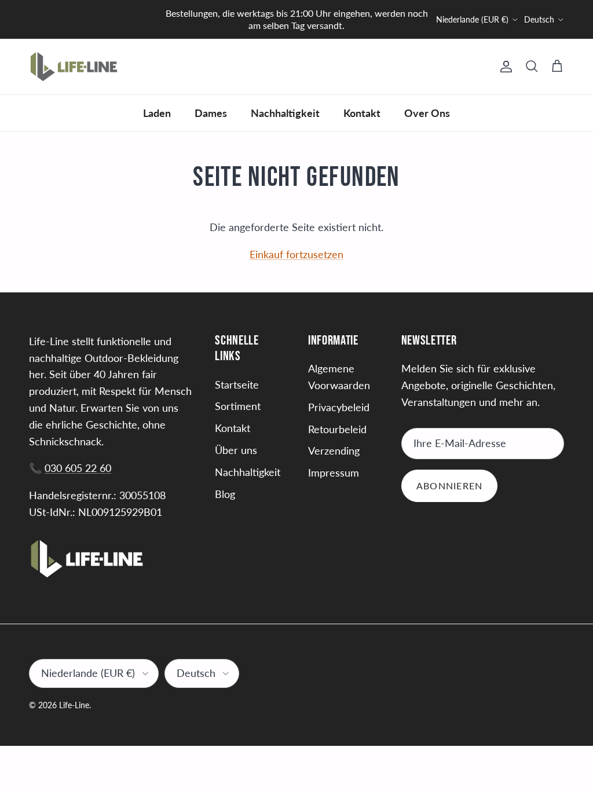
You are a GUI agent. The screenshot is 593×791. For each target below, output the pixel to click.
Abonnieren (449, 485)
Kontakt (361, 113)
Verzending (334, 450)
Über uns (236, 450)
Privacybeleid (338, 407)
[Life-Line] (74, 66)
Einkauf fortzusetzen (296, 254)
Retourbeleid (337, 429)
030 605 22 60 (78, 468)
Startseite (237, 384)
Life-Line (74, 705)
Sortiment (238, 406)
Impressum (333, 472)
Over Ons (427, 113)
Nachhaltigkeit (285, 113)
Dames (211, 113)
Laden (157, 113)
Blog (225, 494)
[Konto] (504, 67)
